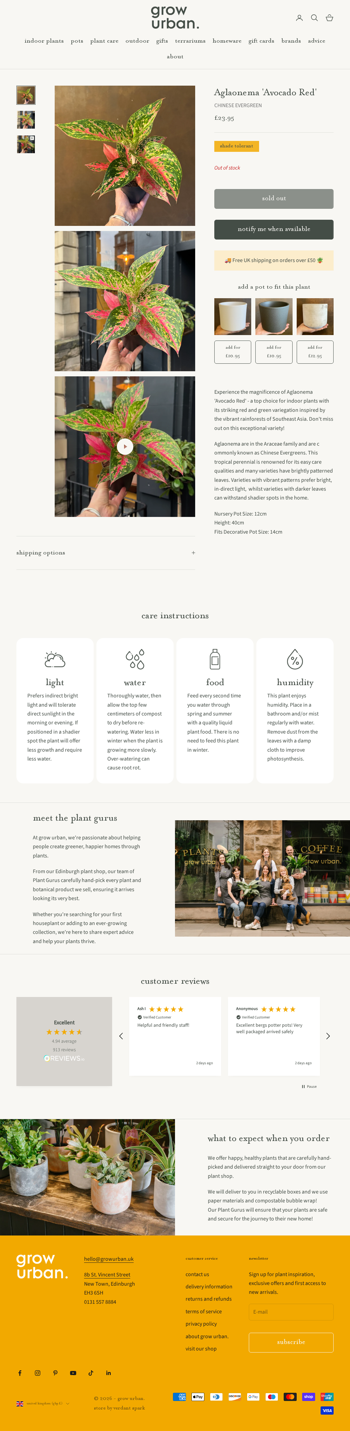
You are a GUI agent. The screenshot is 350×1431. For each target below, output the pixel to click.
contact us (197, 1274)
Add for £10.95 (233, 352)
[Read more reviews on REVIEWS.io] (64, 1059)
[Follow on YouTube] (73, 1373)
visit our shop (201, 1349)
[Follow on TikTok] (91, 1373)
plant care (104, 41)
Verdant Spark (129, 1408)
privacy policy (201, 1324)
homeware (227, 41)
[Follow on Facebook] (19, 1373)
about (175, 56)
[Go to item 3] (26, 144)
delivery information (209, 1286)
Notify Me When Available (274, 229)
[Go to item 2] (26, 119)
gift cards (261, 41)
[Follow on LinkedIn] (108, 1373)
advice (316, 41)
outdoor (137, 41)
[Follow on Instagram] (37, 1373)
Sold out (274, 198)
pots (77, 41)
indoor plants (44, 41)
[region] (224, 1036)
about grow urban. (207, 1336)
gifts (162, 41)
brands (291, 41)
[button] (121, 1036)
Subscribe (291, 1342)
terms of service (204, 1311)
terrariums (190, 41)
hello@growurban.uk (109, 1259)
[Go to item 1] (26, 95)
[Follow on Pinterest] (55, 1373)
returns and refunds (209, 1299)
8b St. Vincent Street (107, 1274)
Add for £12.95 (315, 352)
